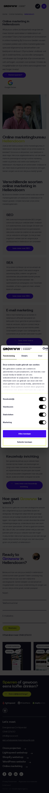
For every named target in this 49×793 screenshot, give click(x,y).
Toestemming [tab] (9, 356)
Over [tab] (40, 356)
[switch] (42, 407)
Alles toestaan (24, 434)
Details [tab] (24, 356)
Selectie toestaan (24, 442)
